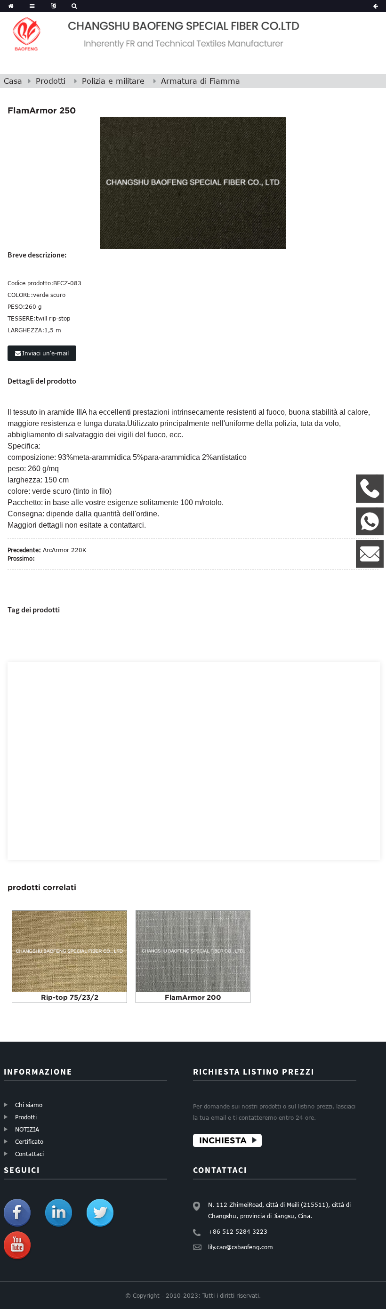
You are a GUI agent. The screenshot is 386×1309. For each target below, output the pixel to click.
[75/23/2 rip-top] (69, 951)
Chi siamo (28, 1104)
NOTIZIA (27, 1129)
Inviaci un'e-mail (45, 353)
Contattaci (29, 1153)
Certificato (29, 1141)
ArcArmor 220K (64, 549)
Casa (13, 81)
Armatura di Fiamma (200, 81)
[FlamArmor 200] (193, 951)
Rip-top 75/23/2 (69, 997)
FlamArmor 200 (193, 997)
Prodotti (50, 81)
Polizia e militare (113, 81)
